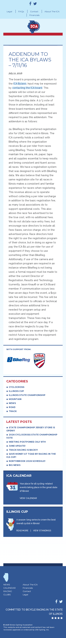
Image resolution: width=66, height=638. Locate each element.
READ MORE (22, 530)
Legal (9, 11)
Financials (34, 15)
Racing (7, 591)
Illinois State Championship (27, 395)
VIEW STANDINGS (42, 530)
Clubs (7, 594)
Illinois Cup (16, 391)
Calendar (9, 588)
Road (12, 407)
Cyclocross (16, 387)
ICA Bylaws (19, 83)
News (12, 403)
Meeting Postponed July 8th (27, 442)
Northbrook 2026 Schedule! (27, 461)
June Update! (17, 446)
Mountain (15, 399)
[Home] (40, 26)
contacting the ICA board (27, 87)
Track (13, 411)
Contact (34, 11)
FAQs (21, 11)
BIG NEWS (14, 465)
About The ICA (52, 11)
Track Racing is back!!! (23, 450)
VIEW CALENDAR (28, 498)
